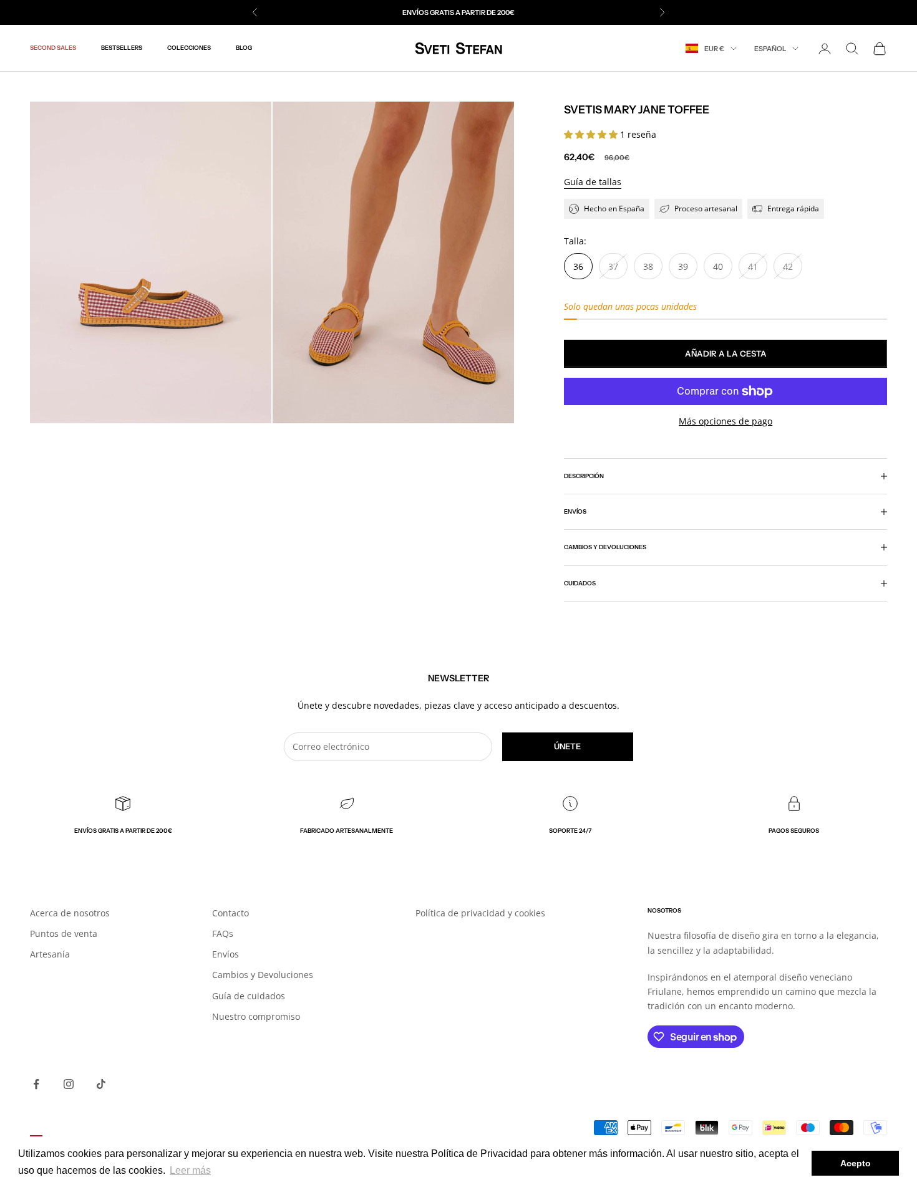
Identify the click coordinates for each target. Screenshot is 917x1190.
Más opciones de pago (725, 421)
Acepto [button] (855, 1163)
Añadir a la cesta (726, 353)
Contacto (230, 913)
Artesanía (50, 954)
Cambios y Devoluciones (262, 975)
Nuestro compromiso (256, 1016)
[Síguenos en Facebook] (36, 1084)
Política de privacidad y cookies (480, 913)
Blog (244, 48)
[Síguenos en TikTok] (101, 1084)
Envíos (225, 954)
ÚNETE (567, 746)
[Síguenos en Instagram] (68, 1084)
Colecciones (189, 48)
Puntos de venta (63, 933)
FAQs (222, 933)
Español (770, 48)
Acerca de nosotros (70, 913)
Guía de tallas (592, 182)
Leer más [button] (190, 1170)
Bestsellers (121, 48)
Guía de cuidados (248, 996)
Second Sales (53, 48)
